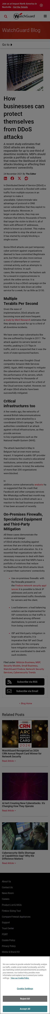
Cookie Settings (25, 988)
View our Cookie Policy (20, 978)
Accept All (25, 1009)
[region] (25, 985)
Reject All (25, 998)
